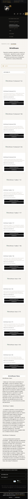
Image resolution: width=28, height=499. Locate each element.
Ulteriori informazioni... (20, 495)
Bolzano (9, 2)
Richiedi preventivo (14, 101)
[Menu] (14, 14)
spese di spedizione (22, 485)
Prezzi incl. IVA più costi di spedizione (9, 98)
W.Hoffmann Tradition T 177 (8, 223)
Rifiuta (10, 497)
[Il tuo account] (23, 14)
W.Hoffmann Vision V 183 (8, 354)
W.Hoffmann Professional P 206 (9, 157)
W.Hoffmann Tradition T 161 (8, 190)
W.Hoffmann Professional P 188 (9, 124)
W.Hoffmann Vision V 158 (8, 288)
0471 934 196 (16, 2)
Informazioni (4, 474)
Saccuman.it (4, 477)
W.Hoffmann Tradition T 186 (8, 256)
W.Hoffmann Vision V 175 (8, 321)
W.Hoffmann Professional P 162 (9, 91)
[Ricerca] (17, 14)
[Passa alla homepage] (7, 8)
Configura (17, 497)
